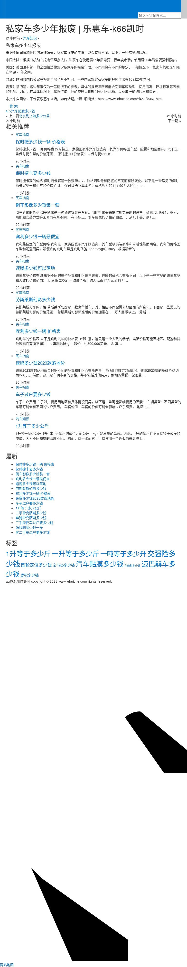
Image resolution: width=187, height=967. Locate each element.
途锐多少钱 (29, 575)
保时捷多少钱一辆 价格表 (40, 141)
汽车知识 (155, 6)
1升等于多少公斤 (32, 426)
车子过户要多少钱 (33, 394)
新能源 (115, 6)
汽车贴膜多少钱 (99, 564)
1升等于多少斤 (28, 553)
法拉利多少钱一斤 (29, 527)
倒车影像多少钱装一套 (37, 204)
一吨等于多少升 (123, 553)
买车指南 (75, 6)
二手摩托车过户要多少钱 (34, 522)
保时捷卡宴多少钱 (33, 173)
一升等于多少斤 (75, 553)
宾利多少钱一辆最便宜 (37, 236)
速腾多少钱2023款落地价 (40, 363)
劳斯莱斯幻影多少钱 (35, 299)
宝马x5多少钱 (64, 565)
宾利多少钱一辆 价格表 (38, 331)
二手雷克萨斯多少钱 (31, 512)
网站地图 (7, 964)
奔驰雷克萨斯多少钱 (31, 517)
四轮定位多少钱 (36, 564)
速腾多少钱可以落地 (35, 268)
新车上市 (54, 6)
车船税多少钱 (132, 565)
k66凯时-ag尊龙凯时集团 (25, 2)
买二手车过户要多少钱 (33, 532)
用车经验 (96, 6)
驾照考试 (134, 6)
